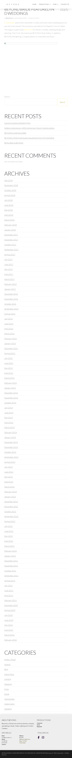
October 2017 (10, 244)
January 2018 (10, 230)
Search (7, 96)
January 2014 (10, 437)
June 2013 (8, 472)
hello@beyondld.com (7, 737)
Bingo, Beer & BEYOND (13, 143)
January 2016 (10, 343)
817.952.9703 (4, 742)
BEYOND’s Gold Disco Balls (15, 133)
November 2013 (11, 447)
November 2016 (11, 299)
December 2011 (11, 561)
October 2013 (10, 452)
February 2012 (10, 551)
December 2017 (11, 234)
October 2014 (10, 402)
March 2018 (9, 220)
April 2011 (8, 595)
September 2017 (11, 249)
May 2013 (8, 477)
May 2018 (8, 210)
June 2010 (8, 620)
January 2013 (10, 496)
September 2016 (11, 309)
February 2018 (10, 225)
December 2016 (11, 294)
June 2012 (8, 531)
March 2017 (9, 279)
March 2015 (9, 378)
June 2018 (8, 205)
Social (6, 694)
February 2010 (10, 640)
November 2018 (11, 185)
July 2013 (8, 467)
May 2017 (8, 269)
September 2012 (11, 516)
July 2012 (8, 526)
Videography (9, 704)
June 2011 (8, 590)
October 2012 (10, 511)
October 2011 (10, 571)
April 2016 (8, 328)
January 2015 (10, 388)
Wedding (8, 709)
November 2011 (11, 566)
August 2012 (9, 521)
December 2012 (11, 501)
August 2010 (9, 610)
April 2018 (8, 215)
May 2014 (8, 417)
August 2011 (9, 580)
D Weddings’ (9, 22)
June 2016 (8, 323)
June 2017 (8, 264)
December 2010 (11, 605)
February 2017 (10, 284)
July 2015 (8, 358)
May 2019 (8, 180)
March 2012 (9, 546)
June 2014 (8, 412)
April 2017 (8, 274)
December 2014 (11, 393)
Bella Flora (28, 29)
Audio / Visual (10, 659)
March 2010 (9, 635)
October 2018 (10, 190)
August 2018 (9, 195)
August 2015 (9, 353)
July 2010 (8, 615)
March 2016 (9, 333)
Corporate (39, 723)
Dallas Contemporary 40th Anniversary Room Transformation (29, 128)
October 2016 (10, 304)
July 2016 (8, 318)
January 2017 (10, 289)
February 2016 (10, 338)
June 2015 (8, 363)
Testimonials (9, 699)
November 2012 (11, 506)
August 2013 (9, 462)
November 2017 (11, 239)
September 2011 (11, 575)
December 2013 (11, 442)
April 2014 (8, 422)
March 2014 (9, 427)
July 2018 (8, 200)
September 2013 (11, 457)
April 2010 (8, 630)
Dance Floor (9, 674)
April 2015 (8, 373)
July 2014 (8, 407)
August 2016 (9, 314)
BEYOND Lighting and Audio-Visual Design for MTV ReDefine (29, 138)
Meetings (8, 684)
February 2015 (10, 383)
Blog (7, 18)
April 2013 (8, 482)
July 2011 (8, 585)
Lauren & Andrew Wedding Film (17, 123)
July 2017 (8, 259)
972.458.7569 (4, 741)
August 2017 (9, 254)
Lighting (7, 679)
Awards (7, 664)
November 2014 (11, 398)
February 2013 (10, 491)
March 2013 (9, 487)
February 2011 (10, 600)
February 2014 (10, 432)
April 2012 (8, 541)
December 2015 (11, 348)
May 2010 (8, 625)
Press (11, 18)
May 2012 (8, 536)
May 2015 (8, 368)
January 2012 (10, 556)
